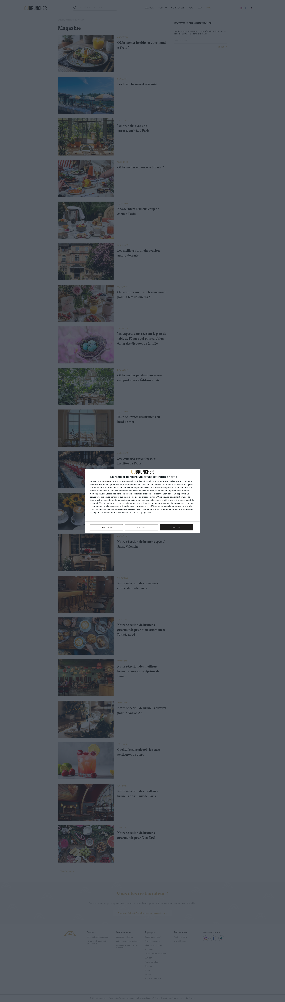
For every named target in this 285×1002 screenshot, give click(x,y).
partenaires (107, 481)
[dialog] (142, 501)
